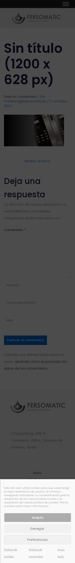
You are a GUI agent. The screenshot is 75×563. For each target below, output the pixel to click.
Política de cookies (10, 553)
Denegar (37, 529)
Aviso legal (61, 553)
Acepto (37, 517)
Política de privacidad (36, 553)
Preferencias (37, 540)
